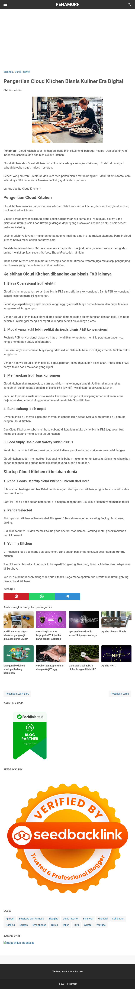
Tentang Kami (59, 971)
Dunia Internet (70, 918)
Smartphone (39, 925)
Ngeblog (10, 925)
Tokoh (66, 925)
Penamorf (67, 4)
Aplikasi (10, 918)
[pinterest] (16, 596)
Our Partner (76, 971)
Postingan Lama (120, 693)
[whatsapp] (42, 596)
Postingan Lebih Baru (17, 693)
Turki (76, 925)
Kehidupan (118, 918)
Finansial (103, 918)
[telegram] (67, 596)
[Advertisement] (69, 39)
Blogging (53, 918)
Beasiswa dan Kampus (31, 918)
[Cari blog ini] (129, 4)
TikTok (54, 925)
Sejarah (24, 925)
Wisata (88, 925)
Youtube (100, 925)
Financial (88, 918)
